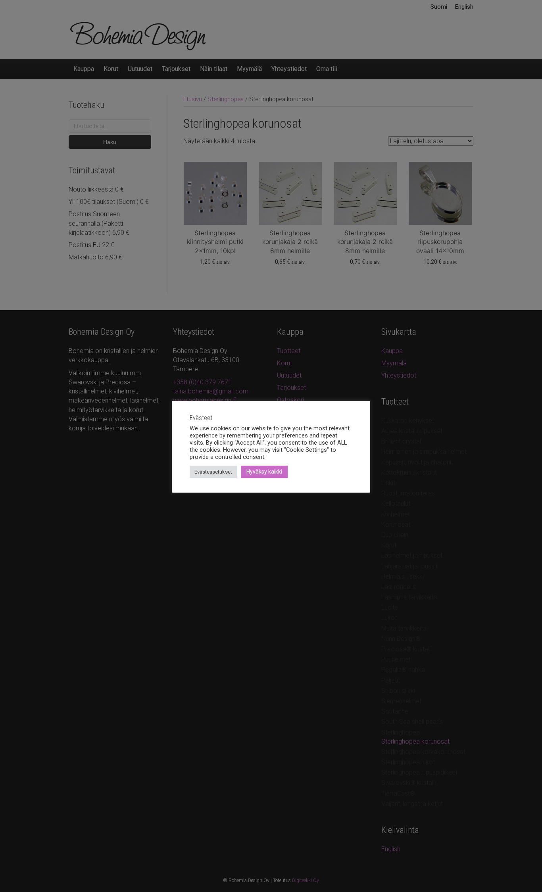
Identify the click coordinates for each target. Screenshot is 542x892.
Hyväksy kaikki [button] (264, 471)
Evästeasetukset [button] (213, 472)
